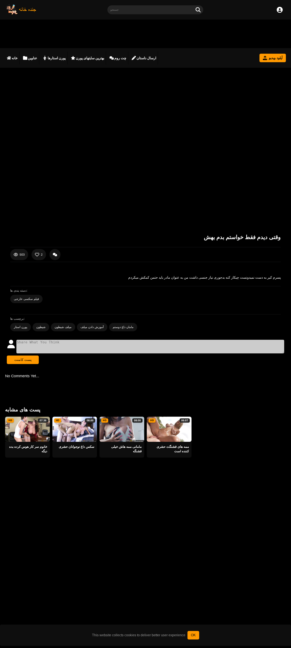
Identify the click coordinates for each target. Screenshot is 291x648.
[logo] (21, 13)
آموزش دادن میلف (92, 327)
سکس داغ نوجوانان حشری (76, 446)
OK (193, 635)
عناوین (32, 58)
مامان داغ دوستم (123, 327)
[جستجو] (198, 9)
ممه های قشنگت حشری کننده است (173, 449)
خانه (15, 58)
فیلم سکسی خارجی (26, 299)
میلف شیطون (63, 327)
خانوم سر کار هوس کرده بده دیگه (28, 449)
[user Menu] (280, 10)
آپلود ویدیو (275, 58)
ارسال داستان (146, 58)
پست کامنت (23, 359)
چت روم (120, 58)
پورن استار (20, 327)
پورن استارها (57, 58)
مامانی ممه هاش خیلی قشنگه (126, 449)
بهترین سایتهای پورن (90, 58)
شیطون (41, 327)
